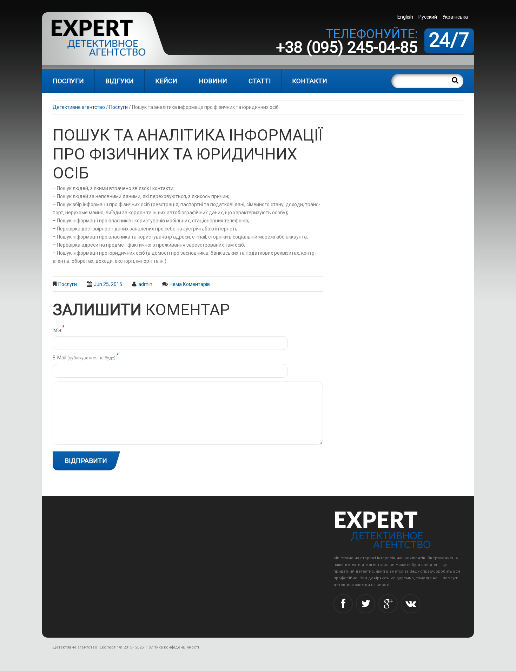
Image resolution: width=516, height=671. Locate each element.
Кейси (166, 81)
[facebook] (343, 603)
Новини (213, 81)
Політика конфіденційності (172, 647)
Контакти (309, 81)
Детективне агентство (79, 107)
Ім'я (59, 329)
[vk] (410, 603)
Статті (260, 81)
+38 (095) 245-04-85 (347, 47)
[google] (388, 603)
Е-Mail (86, 357)
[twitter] (365, 603)
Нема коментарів (190, 284)
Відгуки (119, 81)
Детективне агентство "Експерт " (85, 647)
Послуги (68, 81)
